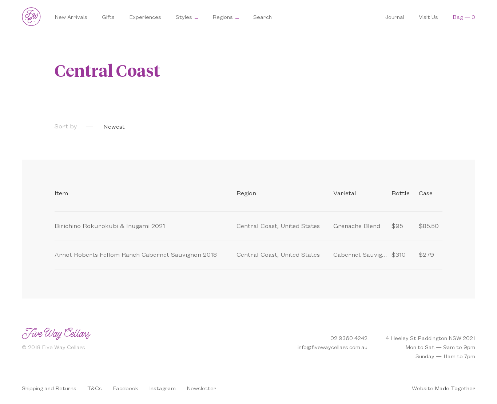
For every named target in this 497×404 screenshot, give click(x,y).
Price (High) (191, 126)
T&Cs (94, 387)
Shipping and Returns (49, 387)
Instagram (162, 387)
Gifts (108, 16)
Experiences (145, 16)
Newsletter (201, 387)
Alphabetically (238, 126)
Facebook (125, 387)
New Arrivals (71, 16)
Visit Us (428, 16)
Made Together (455, 387)
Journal (394, 16)
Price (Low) (149, 126)
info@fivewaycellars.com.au (332, 346)
